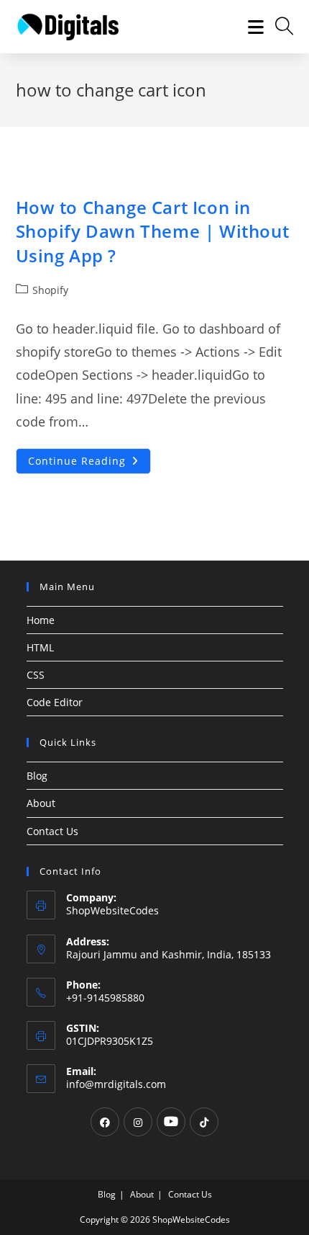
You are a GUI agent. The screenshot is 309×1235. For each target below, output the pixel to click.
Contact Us (52, 831)
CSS (36, 675)
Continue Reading (89, 463)
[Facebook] (105, 1121)
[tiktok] (204, 1121)
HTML (40, 647)
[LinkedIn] (171, 1121)
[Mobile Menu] (250, 26)
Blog (37, 776)
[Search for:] (279, 26)
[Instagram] (138, 1121)
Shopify (50, 290)
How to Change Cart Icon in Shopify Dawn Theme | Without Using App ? (153, 231)
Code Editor (55, 702)
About (41, 803)
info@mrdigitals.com (116, 1084)
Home (41, 620)
